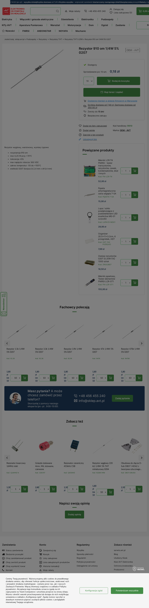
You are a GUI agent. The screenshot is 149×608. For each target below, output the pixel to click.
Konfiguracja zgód (93, 590)
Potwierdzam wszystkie (127, 590)
